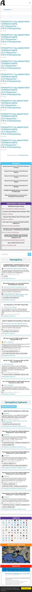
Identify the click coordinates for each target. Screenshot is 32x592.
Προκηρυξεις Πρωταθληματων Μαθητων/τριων (14, 426)
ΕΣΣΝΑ (7, 413)
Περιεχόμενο (7, 9)
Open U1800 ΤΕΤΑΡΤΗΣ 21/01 (16, 243)
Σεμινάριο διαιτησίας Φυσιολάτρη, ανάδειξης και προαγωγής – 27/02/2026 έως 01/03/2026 (16, 229)
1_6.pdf (5, 276)
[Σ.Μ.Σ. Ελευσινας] (23, 533)
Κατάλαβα (26, 588)
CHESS (26, 294)
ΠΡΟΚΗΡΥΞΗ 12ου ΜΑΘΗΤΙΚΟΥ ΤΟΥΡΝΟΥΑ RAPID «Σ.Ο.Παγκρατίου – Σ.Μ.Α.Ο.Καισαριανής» (15, 64)
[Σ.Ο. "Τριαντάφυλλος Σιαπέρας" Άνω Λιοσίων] (26, 533)
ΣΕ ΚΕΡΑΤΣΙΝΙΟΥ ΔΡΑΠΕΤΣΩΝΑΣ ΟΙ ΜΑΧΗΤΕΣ (14, 240)
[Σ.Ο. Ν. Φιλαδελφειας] (20, 536)
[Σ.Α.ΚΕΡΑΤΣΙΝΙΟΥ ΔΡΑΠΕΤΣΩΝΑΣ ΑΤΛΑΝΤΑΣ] (20, 533)
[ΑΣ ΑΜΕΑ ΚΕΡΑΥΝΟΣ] (12, 527)
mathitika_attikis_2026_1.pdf (11, 424)
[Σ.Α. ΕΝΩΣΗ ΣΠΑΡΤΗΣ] (18, 533)
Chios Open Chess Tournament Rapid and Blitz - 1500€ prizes (16, 222)
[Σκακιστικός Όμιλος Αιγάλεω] (6, 540)
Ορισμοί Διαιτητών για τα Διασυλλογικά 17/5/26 (16, 176)
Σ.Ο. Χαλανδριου (9, 342)
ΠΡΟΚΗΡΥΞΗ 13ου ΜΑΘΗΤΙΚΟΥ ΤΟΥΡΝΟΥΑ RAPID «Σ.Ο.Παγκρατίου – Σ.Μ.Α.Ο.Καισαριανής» (15, 51)
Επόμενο (22, 155)
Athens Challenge (20, 294)
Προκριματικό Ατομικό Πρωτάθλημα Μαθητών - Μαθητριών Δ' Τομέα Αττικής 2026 (16, 473)
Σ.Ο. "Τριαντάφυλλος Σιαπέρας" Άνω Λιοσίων (14, 208)
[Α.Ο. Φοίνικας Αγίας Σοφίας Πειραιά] (3, 525)
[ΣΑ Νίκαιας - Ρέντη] (18, 538)
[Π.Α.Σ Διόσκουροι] (23, 530)
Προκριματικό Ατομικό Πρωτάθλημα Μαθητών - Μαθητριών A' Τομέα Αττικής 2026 (16, 452)
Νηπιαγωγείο (9, 422)
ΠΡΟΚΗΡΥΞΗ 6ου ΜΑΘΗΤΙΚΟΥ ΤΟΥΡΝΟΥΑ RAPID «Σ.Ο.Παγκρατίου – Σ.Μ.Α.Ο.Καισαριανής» (15, 143)
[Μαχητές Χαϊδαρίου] (18, 530)
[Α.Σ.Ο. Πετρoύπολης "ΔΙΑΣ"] (3, 527)
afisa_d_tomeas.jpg (9, 484)
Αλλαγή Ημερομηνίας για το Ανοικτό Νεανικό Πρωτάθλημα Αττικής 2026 (16, 284)
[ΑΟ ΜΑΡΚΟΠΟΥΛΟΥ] (9, 527)
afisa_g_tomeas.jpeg (8, 507)
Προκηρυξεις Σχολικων (9, 406)
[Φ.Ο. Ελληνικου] (12, 540)
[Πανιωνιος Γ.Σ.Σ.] (9, 533)
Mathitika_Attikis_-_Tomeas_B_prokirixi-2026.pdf (16, 442)
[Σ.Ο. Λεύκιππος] (18, 536)
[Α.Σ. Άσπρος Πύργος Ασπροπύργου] (15, 525)
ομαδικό (15, 421)
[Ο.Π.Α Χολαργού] (20, 530)
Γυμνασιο (25, 421)
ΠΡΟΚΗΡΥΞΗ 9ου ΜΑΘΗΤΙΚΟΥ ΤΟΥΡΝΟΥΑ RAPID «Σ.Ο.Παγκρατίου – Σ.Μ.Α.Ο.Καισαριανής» (15, 104)
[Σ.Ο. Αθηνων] (3, 535)
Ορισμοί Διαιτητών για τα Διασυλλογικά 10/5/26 (16, 181)
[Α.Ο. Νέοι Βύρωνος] (15, 523)
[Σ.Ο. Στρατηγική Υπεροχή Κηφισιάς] (9, 538)
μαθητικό (5, 421)
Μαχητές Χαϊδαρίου (8, 214)
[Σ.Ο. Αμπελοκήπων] (6, 536)
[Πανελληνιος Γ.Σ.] (6, 533)
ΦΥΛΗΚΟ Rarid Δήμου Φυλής (16, 206)
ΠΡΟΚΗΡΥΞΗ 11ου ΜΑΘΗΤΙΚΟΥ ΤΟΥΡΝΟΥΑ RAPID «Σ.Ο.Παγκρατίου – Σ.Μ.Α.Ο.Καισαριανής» (15, 77)
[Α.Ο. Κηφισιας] (9, 523)
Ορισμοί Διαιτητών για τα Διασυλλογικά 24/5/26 (16, 171)
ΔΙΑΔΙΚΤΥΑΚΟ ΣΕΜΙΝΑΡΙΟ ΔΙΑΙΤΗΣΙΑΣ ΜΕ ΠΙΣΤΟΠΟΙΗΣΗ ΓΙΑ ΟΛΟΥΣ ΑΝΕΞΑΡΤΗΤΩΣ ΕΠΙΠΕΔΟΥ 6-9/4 (16, 236)
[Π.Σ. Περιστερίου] (26, 529)
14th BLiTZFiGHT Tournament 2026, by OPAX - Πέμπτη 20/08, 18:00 (16, 361)
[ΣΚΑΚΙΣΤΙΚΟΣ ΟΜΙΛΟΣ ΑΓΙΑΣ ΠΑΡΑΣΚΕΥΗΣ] (3, 540)
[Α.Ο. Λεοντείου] (12, 523)
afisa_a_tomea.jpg (9, 463)
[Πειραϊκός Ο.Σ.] (12, 533)
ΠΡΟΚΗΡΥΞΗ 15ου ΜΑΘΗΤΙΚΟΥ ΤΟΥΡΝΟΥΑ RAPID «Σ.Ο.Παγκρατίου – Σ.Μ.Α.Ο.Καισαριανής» (15, 25)
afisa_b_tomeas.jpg (8, 444)
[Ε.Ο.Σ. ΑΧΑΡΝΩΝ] (6, 530)
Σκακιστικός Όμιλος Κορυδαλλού (11, 225)
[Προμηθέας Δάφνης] (15, 533)
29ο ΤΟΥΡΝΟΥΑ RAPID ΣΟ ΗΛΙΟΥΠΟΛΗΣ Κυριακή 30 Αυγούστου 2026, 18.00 (16, 382)
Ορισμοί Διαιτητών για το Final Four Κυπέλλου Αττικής (16, 167)
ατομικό (10, 421)
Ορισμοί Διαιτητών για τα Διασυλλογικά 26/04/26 (16, 186)
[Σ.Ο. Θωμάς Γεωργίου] (12, 536)
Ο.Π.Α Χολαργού (9, 364)
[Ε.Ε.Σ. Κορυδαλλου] (26, 527)
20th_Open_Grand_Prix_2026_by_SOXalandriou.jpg (14, 353)
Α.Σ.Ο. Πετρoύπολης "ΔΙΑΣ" (9, 245)
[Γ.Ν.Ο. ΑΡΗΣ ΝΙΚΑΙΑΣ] (20, 527)
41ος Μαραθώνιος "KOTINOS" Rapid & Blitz (16, 304)
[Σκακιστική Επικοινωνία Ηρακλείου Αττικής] (23, 538)
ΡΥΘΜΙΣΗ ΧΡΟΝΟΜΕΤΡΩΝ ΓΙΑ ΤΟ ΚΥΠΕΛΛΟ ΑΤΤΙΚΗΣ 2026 (16, 191)
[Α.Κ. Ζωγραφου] (18, 520)
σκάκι (3, 296)
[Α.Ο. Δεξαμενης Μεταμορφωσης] (3, 523)
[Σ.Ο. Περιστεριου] (3, 538)
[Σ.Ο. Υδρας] (12, 538)
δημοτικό (19, 421)
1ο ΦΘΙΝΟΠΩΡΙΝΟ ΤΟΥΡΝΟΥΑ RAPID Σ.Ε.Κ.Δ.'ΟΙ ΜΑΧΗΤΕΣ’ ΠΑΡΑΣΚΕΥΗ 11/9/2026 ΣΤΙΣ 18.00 (16, 265)
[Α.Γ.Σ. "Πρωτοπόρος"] (9, 520)
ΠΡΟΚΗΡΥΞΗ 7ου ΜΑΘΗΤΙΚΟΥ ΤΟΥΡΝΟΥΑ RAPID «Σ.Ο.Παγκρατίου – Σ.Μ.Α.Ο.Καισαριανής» (15, 130)
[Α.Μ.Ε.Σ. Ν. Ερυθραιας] (20, 520)
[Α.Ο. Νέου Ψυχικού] (18, 523)
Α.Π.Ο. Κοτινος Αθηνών (11, 307)
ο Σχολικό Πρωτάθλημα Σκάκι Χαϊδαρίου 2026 (16, 217)
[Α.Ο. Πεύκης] (23, 523)
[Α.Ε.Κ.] (15, 520)
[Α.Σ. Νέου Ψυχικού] (18, 525)
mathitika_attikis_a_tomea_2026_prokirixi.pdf (14, 465)
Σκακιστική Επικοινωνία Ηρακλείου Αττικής (16, 287)
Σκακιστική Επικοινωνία (9, 294)
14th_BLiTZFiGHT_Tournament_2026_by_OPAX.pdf (16, 374)
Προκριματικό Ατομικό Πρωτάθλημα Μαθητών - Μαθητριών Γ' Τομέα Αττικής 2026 (16, 494)
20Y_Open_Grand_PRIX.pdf (10, 351)
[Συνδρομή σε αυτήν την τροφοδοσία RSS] (29, 14)
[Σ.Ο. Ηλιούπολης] (9, 536)
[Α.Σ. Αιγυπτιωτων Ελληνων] (12, 525)
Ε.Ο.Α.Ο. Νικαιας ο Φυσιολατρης (11, 232)
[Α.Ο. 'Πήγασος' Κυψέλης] (23, 520)
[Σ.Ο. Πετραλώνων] (6, 538)
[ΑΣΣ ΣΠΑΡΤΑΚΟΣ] (15, 527)
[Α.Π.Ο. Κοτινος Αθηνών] (9, 525)
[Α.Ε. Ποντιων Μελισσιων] (12, 520)
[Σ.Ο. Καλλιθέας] (15, 536)
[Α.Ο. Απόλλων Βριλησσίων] (26, 520)
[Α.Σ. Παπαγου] (20, 525)
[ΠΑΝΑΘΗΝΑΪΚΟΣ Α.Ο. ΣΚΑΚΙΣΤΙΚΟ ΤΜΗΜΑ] (3, 533)
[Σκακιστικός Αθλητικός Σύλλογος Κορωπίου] (26, 538)
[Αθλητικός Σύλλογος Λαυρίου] (6, 527)
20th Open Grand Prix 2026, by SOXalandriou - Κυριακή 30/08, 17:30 (16, 339)
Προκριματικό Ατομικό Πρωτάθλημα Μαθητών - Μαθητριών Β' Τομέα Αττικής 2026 (16, 432)
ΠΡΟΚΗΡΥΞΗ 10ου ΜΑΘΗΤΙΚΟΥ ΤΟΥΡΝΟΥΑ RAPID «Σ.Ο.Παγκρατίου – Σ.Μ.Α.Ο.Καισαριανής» (15, 91)
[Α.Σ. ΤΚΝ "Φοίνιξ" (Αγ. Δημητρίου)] (26, 525)
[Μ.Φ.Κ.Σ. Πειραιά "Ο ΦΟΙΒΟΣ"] (15, 530)
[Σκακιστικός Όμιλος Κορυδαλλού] (9, 540)
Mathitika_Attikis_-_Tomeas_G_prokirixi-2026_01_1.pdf (16, 504)
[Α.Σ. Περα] (23, 525)
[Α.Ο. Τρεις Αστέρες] (26, 523)
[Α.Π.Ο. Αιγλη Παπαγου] (6, 525)
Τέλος (27, 155)
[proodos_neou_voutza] (6, 520)
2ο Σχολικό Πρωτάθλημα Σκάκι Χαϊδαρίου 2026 (16, 211)
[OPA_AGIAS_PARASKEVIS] (3, 520)
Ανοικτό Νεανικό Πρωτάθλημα (16, 296)
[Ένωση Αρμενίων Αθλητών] (12, 530)
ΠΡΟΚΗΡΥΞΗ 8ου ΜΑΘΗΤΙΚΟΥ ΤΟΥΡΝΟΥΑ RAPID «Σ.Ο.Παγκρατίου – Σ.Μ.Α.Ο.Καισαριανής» (15, 117)
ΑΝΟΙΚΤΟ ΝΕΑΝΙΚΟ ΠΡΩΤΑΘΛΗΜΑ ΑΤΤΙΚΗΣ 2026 (16, 321)
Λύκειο (3, 422)
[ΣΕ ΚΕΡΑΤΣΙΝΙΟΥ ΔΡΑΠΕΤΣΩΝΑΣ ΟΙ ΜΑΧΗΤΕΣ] (20, 538)
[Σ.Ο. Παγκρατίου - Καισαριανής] (23, 536)
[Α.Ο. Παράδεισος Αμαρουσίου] (20, 523)
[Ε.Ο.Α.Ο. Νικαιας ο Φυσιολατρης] (3, 530)
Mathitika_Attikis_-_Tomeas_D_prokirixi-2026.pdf (14, 486)
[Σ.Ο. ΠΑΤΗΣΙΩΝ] (26, 536)
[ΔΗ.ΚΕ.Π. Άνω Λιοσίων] (23, 527)
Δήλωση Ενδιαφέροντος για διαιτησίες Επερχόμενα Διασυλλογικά (16, 195)
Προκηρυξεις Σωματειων (9, 278)
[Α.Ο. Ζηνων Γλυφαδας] (6, 523)
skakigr (7, 296)
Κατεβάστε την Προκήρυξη (11, 297)
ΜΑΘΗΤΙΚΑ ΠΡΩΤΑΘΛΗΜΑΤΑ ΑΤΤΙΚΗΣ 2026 (16, 411)
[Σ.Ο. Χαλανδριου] (15, 538)
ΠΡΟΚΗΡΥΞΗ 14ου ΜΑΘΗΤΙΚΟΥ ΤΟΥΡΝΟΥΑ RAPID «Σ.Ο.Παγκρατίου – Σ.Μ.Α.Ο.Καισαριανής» (15, 38)
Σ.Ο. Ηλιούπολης (9, 385)
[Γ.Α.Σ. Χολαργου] (18, 527)
